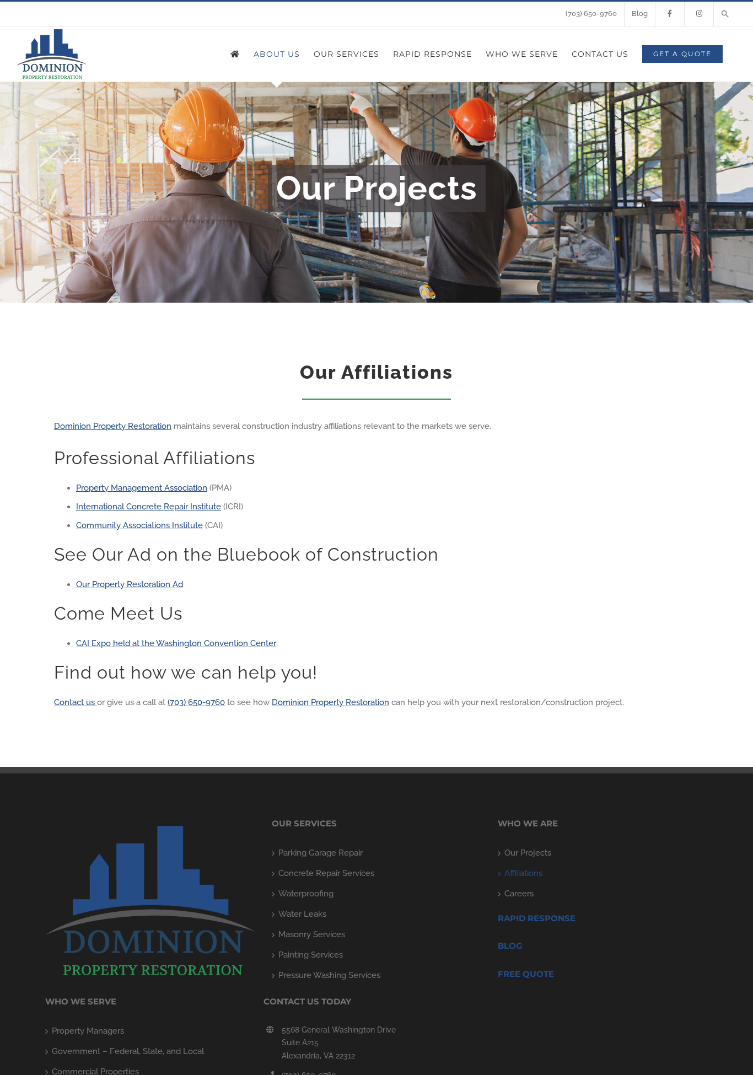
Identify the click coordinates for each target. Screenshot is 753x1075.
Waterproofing (306, 894)
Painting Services (310, 955)
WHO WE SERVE (80, 1001)
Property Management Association (141, 488)
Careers (519, 894)
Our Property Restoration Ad (129, 584)
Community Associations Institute (139, 525)
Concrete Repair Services (326, 873)
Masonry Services (311, 934)
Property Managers (88, 1031)
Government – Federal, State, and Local (128, 1051)
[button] (725, 14)
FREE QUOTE (526, 974)
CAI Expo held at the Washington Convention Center (176, 643)
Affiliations (523, 873)
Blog (510, 945)
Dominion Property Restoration (112, 426)
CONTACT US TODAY (307, 1001)
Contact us (75, 702)
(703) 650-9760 (196, 702)
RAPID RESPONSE (536, 918)
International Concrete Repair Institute (148, 507)
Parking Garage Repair (320, 853)
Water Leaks (302, 914)
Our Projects (527, 853)
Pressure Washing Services (329, 975)
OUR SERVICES (304, 823)
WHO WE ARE (528, 823)
